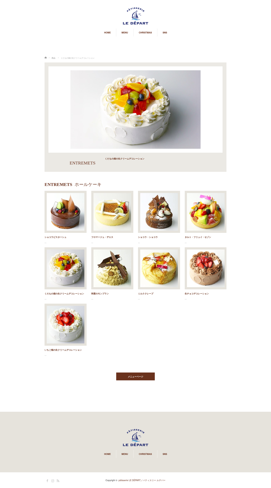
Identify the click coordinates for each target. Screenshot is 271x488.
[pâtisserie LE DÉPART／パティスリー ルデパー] (135, 16)
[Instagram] (52, 480)
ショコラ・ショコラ (148, 237)
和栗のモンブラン (100, 293)
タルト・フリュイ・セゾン (198, 237)
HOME (107, 32)
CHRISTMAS (145, 32)
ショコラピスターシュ (55, 237)
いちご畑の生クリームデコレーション (63, 349)
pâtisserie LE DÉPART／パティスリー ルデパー (142, 480)
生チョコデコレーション (197, 293)
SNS (165, 32)
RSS (57, 480)
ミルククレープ (145, 293)
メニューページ (135, 376)
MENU (125, 32)
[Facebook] (47, 480)
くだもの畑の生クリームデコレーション (64, 293)
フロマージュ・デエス (102, 237)
